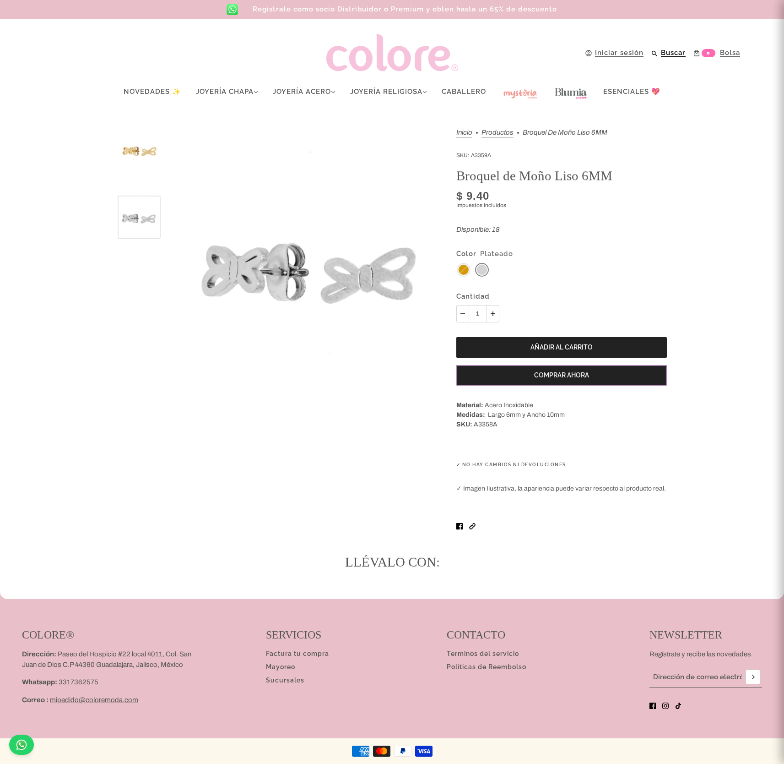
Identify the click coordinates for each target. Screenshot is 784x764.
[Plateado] (481, 269)
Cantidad (473, 296)
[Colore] (392, 52)
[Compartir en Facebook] (459, 526)
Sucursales (285, 680)
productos (497, 132)
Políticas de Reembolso (486, 667)
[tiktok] (678, 706)
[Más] (493, 313)
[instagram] (665, 706)
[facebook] (653, 706)
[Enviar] (753, 677)
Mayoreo (280, 667)
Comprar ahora (561, 375)
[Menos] (462, 313)
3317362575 (78, 682)
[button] (472, 526)
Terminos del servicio (483, 653)
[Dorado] (463, 269)
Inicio (464, 132)
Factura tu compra (297, 653)
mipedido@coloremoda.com (94, 700)
